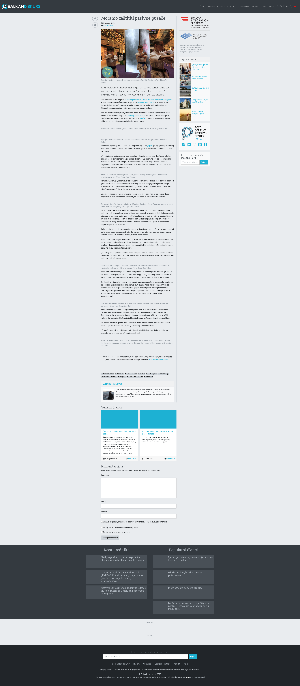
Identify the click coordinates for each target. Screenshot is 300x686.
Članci (202, 6)
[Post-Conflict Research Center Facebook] (183, 145)
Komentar (105, 475)
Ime (103, 502)
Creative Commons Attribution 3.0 (122, 677)
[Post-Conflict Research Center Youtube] (200, 145)
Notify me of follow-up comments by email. (121, 527)
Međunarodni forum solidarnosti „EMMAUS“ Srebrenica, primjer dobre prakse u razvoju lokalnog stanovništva (122, 576)
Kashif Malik (170, 459)
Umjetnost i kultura (215, 6)
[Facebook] (277, 6)
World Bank (139, 376)
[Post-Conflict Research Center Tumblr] (205, 145)
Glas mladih (243, 6)
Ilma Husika (132, 459)
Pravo (114, 376)
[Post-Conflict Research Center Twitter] (189, 145)
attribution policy (150, 677)
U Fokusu (230, 6)
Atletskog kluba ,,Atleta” (136, 115)
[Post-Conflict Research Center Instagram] (194, 145)
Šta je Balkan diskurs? (121, 664)
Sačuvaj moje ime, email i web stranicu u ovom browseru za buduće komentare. (135, 522)
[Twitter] (280, 6)
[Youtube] (284, 6)
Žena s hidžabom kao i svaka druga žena (119, 432)
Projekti (255, 6)
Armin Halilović (108, 25)
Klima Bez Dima (131, 374)
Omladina (106, 376)
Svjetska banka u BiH (145, 102)
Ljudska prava (152, 374)
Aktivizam (120, 374)
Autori (271, 6)
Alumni (263, 6)
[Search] (290, 6)
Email (104, 512)
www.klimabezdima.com (158, 359)
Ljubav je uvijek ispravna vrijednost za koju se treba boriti (200, 67)
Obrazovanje (164, 374)
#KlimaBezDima (108, 374)
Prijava (203, 162)
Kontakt (177, 664)
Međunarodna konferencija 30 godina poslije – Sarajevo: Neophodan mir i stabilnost (189, 606)
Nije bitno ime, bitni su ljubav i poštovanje (185, 574)
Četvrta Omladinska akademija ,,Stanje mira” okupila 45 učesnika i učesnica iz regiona (123, 590)
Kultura (142, 374)
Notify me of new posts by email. (116, 532)
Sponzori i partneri (162, 664)
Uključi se (147, 664)
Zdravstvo (149, 376)
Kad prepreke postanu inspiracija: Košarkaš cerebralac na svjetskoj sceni (123, 559)
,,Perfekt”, (143, 118)
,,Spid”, (150, 146)
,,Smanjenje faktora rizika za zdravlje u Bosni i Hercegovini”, (149, 100)
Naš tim (136, 664)
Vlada (130, 376)
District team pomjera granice (185, 587)
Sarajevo (122, 376)
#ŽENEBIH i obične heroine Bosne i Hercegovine (158, 432)
